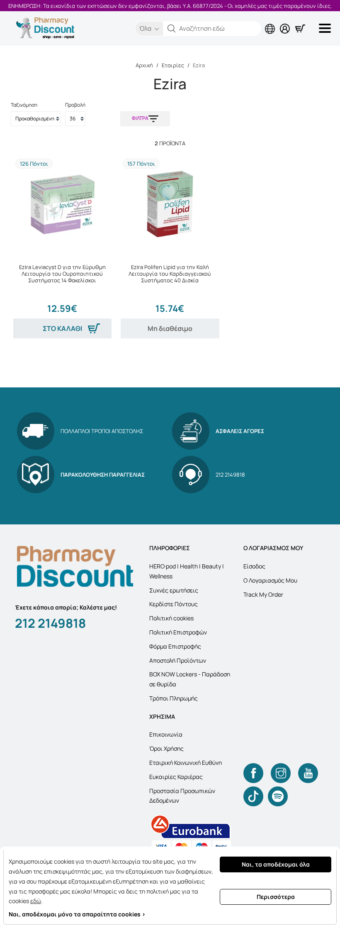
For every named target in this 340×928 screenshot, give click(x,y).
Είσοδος (254, 566)
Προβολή (75, 104)
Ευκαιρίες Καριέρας (176, 777)
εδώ (35, 901)
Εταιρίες (173, 65)
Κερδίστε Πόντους (173, 604)
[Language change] (271, 22)
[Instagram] (281, 773)
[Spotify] (278, 796)
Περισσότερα (276, 897)
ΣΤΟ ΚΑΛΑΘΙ (62, 328)
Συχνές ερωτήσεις (173, 590)
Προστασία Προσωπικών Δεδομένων (182, 796)
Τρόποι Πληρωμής (173, 698)
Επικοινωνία (165, 734)
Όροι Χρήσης (166, 748)
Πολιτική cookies (171, 618)
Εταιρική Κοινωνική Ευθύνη (185, 762)
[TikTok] (253, 796)
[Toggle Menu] (326, 28)
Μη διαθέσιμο (170, 328)
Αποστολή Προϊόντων (177, 660)
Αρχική (144, 65)
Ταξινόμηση (24, 104)
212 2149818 (50, 623)
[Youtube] (308, 773)
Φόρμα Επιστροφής (175, 646)
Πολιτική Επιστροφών (178, 632)
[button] (172, 28)
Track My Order (263, 594)
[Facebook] (253, 773)
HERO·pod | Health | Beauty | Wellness (186, 571)
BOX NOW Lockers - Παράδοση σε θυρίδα (189, 679)
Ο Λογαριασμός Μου (270, 580)
